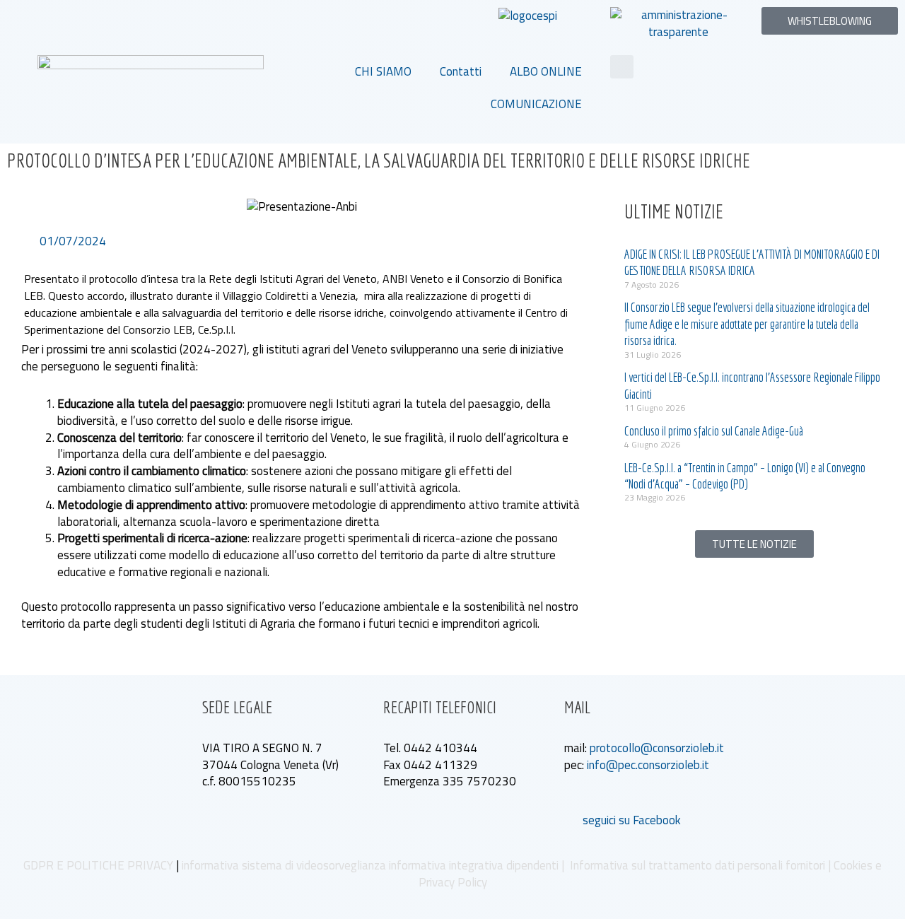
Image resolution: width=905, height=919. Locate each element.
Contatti (460, 71)
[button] (622, 66)
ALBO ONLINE (546, 71)
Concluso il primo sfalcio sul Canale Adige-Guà (713, 430)
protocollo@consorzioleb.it (657, 748)
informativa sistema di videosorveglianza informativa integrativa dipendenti (370, 865)
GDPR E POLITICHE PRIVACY (98, 865)
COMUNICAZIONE (536, 104)
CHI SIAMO (383, 71)
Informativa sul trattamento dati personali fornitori (697, 865)
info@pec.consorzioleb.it (648, 765)
